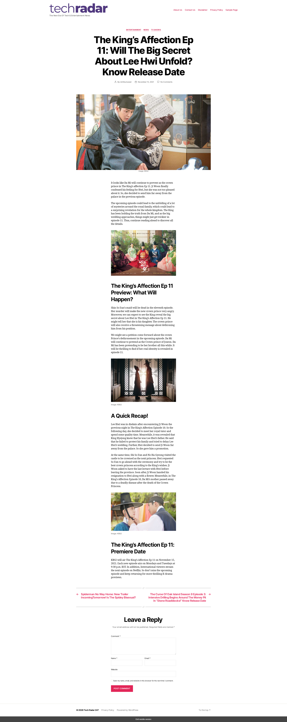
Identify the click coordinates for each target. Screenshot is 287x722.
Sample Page (232, 10)
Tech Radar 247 (91, 710)
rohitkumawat (126, 82)
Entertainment (133, 30)
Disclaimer (202, 10)
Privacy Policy (216, 10)
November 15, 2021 (146, 82)
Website (114, 669)
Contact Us (190, 10)
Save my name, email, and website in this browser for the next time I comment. (143, 681)
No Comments (166, 82)
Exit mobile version (143, 719)
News (146, 30)
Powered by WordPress (127, 710)
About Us (177, 10)
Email (147, 658)
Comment (116, 636)
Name (114, 658)
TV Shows (156, 30)
